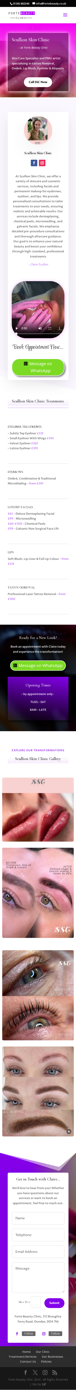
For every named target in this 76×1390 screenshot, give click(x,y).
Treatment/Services (22, 1357)
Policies (46, 1361)
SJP (44, 1384)
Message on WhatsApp (40, 367)
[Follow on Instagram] (42, 163)
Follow (28, 1333)
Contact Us (28, 1361)
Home (26, 1352)
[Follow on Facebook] (34, 163)
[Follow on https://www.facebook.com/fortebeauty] (17, 1333)
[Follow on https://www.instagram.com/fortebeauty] (44, 1333)
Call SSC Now (38, 82)
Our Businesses (52, 1357)
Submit (54, 1303)
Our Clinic (42, 1352)
